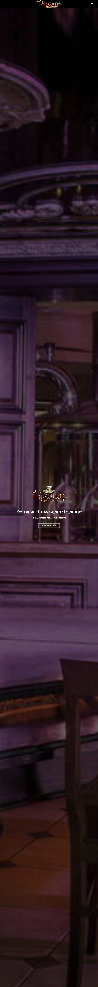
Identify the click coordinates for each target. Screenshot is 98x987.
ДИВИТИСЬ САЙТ (49, 525)
